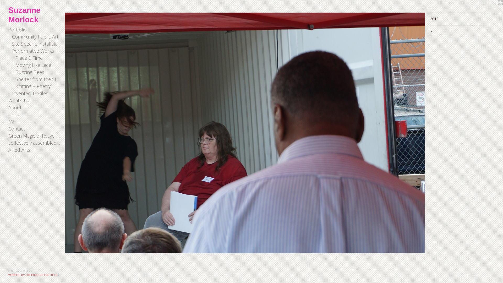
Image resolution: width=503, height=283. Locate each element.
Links (13, 114)
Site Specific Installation (36, 44)
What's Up (19, 100)
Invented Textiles (30, 93)
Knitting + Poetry (33, 86)
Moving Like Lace (33, 65)
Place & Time (29, 58)
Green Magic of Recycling (34, 136)
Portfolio (17, 29)
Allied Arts (19, 150)
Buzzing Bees (29, 72)
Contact (16, 129)
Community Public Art (35, 37)
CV (11, 121)
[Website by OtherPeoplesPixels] (492, 10)
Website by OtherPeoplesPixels (32, 275)
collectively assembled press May (34, 143)
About (14, 107)
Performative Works (33, 51)
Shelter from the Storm (38, 79)
